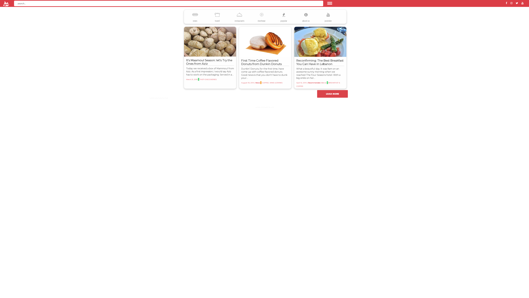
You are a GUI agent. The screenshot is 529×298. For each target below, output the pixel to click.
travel (217, 20)
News (258, 83)
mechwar (261, 20)
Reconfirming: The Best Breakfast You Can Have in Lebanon (320, 62)
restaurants (239, 20)
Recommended (314, 83)
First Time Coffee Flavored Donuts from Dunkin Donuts (261, 62)
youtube (328, 20)
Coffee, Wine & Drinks (272, 83)
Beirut (323, 83)
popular (283, 20)
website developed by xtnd (158, 98)
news (195, 20)
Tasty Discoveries (208, 79)
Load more (332, 93)
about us (306, 20)
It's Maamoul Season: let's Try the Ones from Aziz (209, 61)
